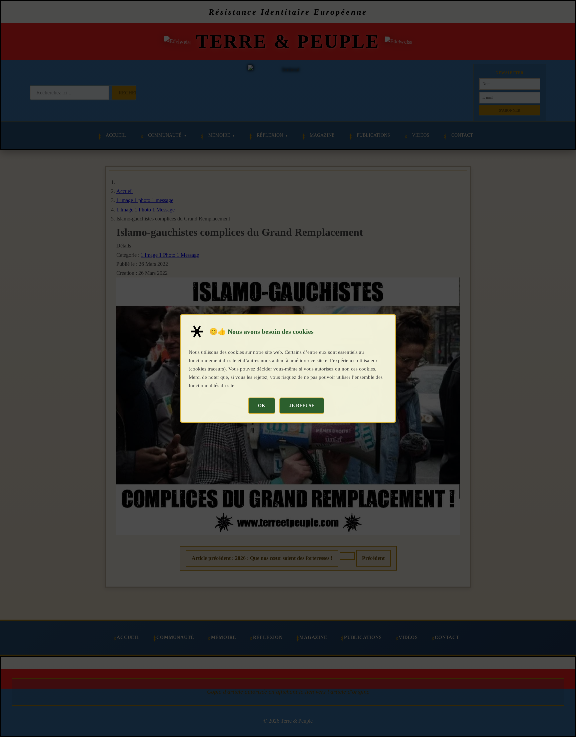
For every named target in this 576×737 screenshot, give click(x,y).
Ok (261, 405)
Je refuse (301, 405)
